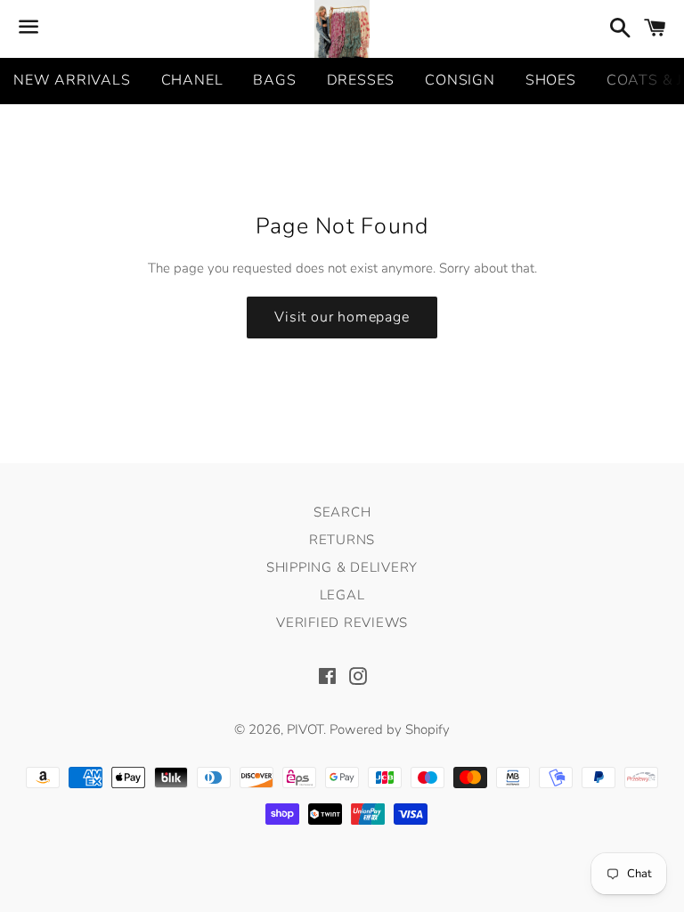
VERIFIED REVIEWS (342, 622)
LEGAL (342, 595)
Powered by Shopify (390, 729)
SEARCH (342, 512)
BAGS (274, 80)
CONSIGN (460, 80)
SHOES (550, 80)
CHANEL (192, 80)
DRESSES (361, 80)
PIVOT (305, 729)
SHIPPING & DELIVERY (342, 567)
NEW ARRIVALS (72, 80)
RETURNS (342, 540)
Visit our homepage (341, 317)
